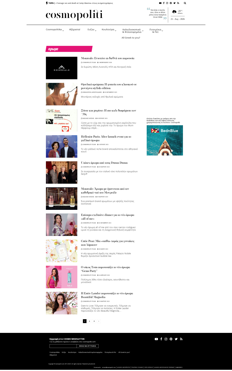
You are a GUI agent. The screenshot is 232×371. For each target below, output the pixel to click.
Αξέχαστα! (74, 29)
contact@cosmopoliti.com (109, 367)
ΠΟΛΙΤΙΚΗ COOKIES (137, 367)
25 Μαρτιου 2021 (104, 301)
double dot (92, 364)
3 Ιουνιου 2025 (103, 144)
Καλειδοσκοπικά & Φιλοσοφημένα (131, 30)
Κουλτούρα (108, 29)
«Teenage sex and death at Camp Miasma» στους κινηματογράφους (84, 3)
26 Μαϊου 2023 (103, 249)
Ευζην (91, 29)
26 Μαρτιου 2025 (104, 167)
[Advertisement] (165, 97)
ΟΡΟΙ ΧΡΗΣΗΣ (148, 367)
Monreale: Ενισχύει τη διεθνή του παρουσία (107, 58)
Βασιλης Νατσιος (88, 118)
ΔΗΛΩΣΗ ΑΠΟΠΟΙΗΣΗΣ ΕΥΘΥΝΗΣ (164, 367)
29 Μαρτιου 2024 (102, 196)
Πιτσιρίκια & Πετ (155, 30)
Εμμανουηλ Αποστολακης (92, 92)
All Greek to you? (131, 37)
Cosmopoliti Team (89, 62)
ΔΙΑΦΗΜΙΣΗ (179, 367)
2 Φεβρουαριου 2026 (105, 62)
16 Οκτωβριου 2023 (104, 223)
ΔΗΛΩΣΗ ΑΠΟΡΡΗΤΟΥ (123, 367)
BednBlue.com (152, 120)
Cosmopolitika (54, 29)
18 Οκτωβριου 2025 (110, 92)
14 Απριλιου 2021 (104, 275)
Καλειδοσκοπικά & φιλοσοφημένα (90, 352)
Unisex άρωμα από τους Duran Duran (104, 163)
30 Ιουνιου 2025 (102, 118)
